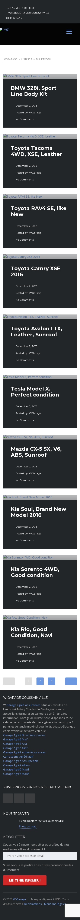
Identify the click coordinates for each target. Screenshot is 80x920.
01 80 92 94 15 (14, 18)
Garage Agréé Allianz (17, 765)
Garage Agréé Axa (15, 744)
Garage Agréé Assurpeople (21, 761)
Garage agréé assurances (23, 705)
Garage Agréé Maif (15, 739)
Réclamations (33, 904)
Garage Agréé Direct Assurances (24, 735)
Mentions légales (55, 904)
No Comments (25, 119)
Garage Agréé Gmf (15, 748)
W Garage (19, 899)
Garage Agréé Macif (16, 769)
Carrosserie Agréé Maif (18, 756)
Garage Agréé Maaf (16, 774)
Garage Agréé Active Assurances (24, 752)
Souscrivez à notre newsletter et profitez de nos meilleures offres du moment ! (36, 846)
